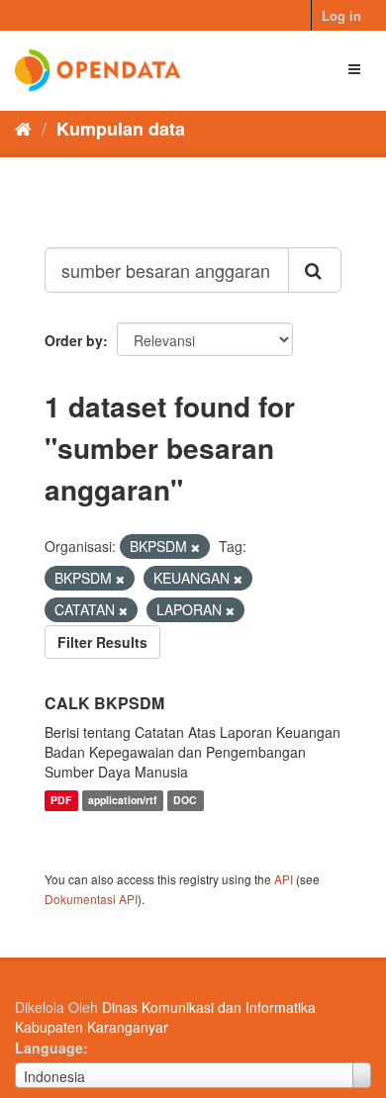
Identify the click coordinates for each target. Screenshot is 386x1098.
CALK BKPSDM (104, 702)
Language (49, 1047)
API (283, 878)
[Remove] (195, 547)
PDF (60, 800)
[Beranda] (23, 127)
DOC (185, 800)
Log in (341, 15)
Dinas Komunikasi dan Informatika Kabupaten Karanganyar (165, 1017)
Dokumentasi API (91, 898)
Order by (74, 340)
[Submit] (314, 270)
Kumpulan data (120, 128)
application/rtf (122, 800)
